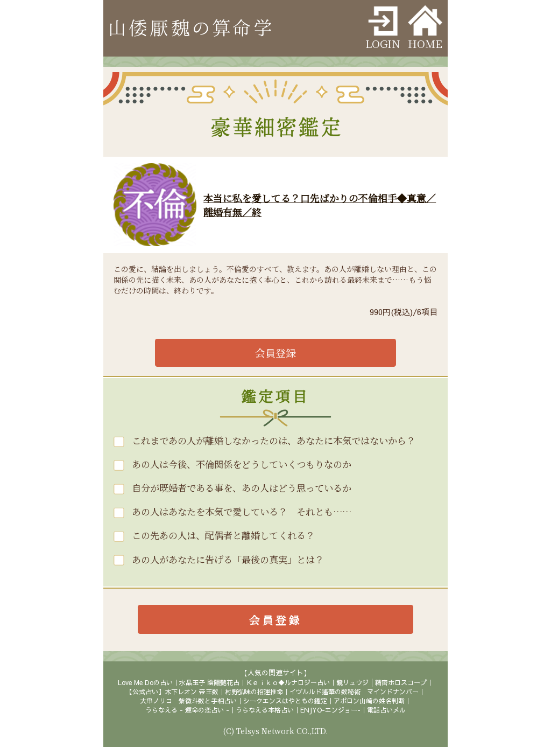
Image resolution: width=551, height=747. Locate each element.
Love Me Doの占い (145, 682)
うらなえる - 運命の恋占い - (187, 710)
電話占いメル (386, 710)
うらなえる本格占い (265, 710)
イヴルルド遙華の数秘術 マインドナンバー (354, 691)
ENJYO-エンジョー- (330, 710)
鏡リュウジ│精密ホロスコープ (381, 682)
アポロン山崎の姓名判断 (369, 700)
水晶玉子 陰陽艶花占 (209, 682)
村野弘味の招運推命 (254, 691)
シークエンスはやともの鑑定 (285, 700)
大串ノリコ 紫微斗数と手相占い (188, 700)
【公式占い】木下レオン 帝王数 (172, 691)
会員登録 (275, 352)
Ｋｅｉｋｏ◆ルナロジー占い (288, 682)
